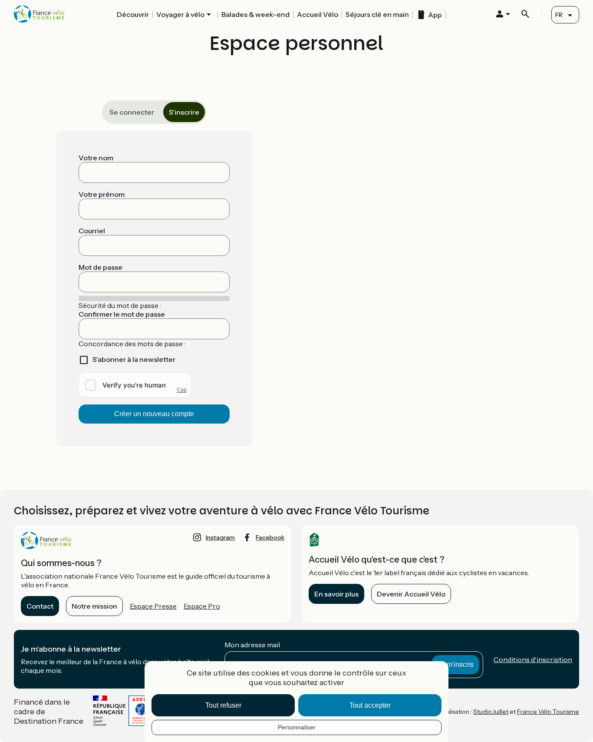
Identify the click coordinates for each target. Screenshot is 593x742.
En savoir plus (336, 594)
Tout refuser (223, 705)
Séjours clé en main (377, 14)
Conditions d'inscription (533, 659)
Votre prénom (102, 194)
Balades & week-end (255, 14)
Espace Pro (202, 606)
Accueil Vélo (317, 14)
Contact (39, 606)
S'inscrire (184, 112)
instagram (220, 537)
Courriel (92, 230)
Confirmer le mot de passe (122, 314)
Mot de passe (100, 267)
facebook (270, 537)
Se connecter (131, 112)
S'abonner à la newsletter (133, 359)
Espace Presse (153, 606)
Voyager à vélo (180, 14)
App (435, 14)
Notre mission (94, 606)
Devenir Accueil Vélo (411, 594)
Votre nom (96, 157)
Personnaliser (297, 727)
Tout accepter (370, 705)
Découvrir (133, 14)
